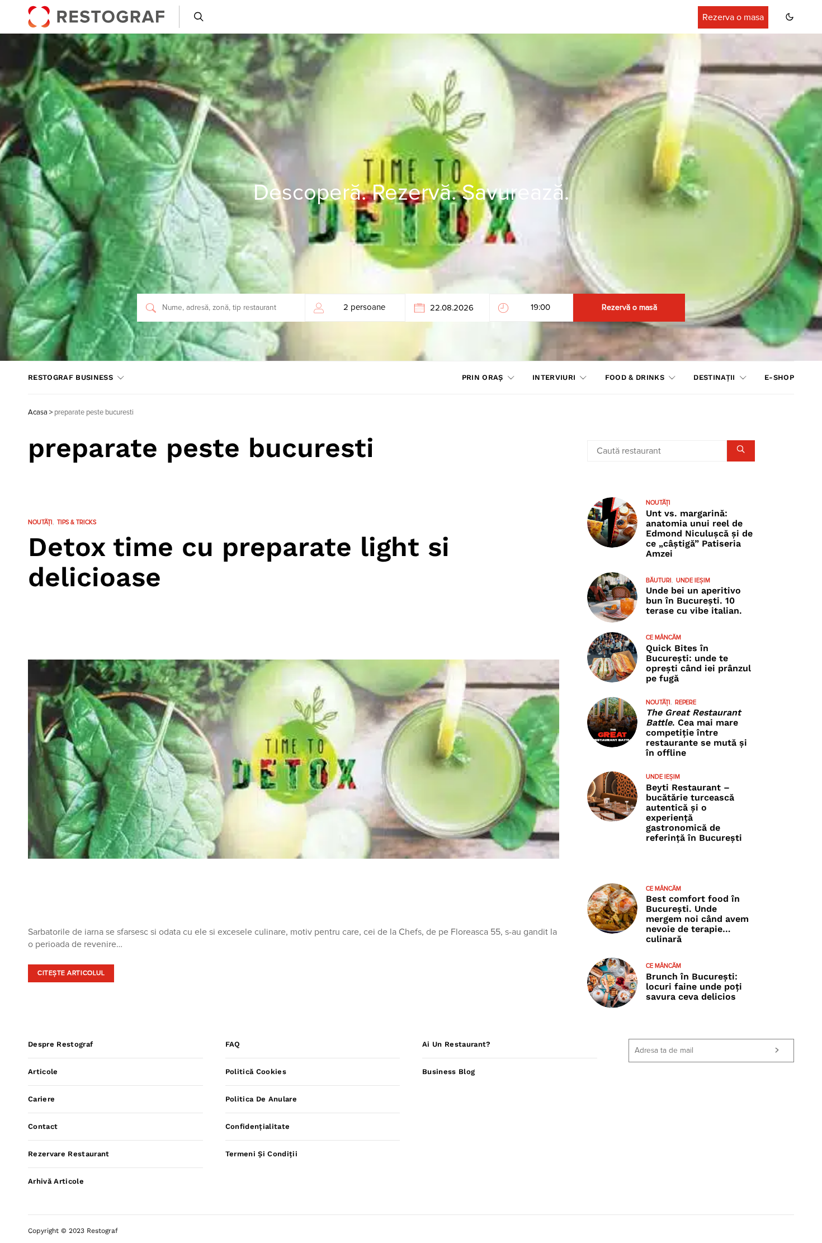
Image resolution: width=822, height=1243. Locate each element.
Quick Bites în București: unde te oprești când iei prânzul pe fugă (698, 663)
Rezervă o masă (629, 308)
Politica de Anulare (261, 1099)
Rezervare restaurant (69, 1154)
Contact (43, 1126)
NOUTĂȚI (40, 522)
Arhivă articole (56, 1181)
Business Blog (448, 1071)
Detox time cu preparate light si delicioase (239, 562)
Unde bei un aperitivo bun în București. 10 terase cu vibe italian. (694, 600)
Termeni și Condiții (261, 1154)
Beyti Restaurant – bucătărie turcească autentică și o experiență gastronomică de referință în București (694, 812)
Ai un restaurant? (456, 1044)
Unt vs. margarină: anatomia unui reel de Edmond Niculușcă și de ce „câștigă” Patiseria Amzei (699, 533)
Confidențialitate (257, 1126)
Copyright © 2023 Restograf (73, 1230)
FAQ (232, 1044)
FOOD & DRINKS (634, 377)
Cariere (41, 1099)
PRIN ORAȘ (482, 377)
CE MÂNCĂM (663, 637)
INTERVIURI (553, 377)
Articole (43, 1071)
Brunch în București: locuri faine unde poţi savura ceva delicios (694, 986)
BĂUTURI (659, 580)
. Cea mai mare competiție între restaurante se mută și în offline (696, 732)
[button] (789, 16)
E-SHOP (779, 377)
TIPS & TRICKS (76, 522)
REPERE (685, 702)
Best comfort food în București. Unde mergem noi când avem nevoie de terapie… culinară (697, 918)
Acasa (38, 412)
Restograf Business (70, 377)
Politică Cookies (255, 1071)
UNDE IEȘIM (693, 580)
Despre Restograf (60, 1044)
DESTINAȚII (714, 377)
